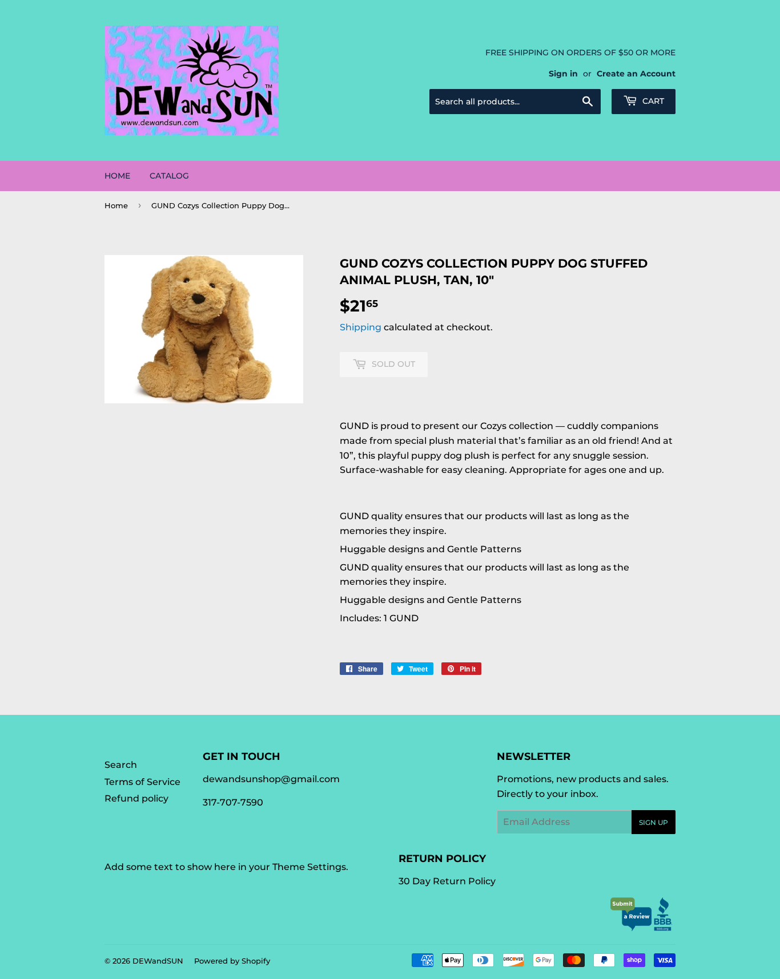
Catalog (169, 176)
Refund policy (136, 798)
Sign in (563, 73)
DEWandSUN (157, 960)
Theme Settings (309, 866)
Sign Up (653, 822)
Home (117, 176)
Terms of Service (142, 781)
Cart (652, 101)
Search (120, 764)
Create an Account (636, 73)
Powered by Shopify (232, 960)
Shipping (360, 327)
